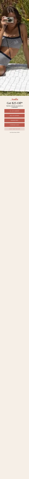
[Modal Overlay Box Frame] (14, 239)
